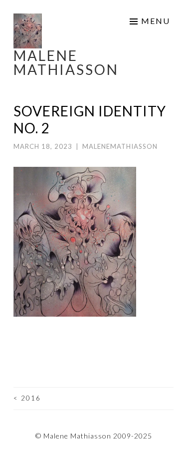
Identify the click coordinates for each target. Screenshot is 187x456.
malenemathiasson (120, 146)
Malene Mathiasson (66, 62)
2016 (27, 398)
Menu (155, 20)
